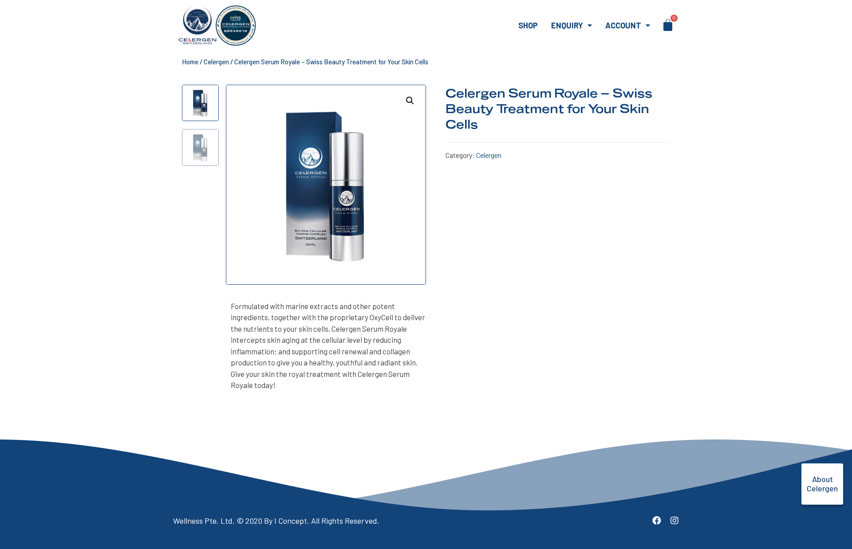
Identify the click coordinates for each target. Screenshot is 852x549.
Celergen (216, 62)
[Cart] (667, 25)
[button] (822, 484)
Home (190, 62)
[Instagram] (674, 520)
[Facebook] (656, 520)
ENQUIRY (567, 25)
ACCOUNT (623, 25)
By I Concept (285, 520)
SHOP (528, 25)
